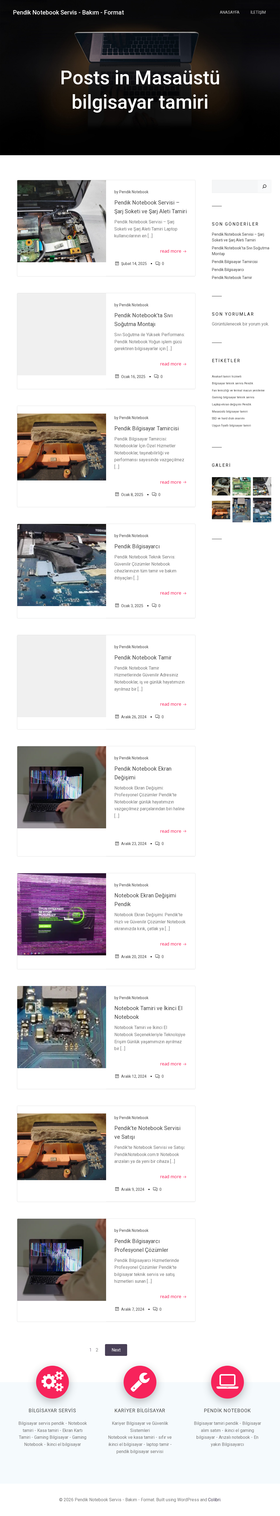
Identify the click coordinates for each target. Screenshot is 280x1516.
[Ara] (264, 186)
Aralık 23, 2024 (134, 843)
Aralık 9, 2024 (132, 1189)
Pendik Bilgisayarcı (228, 269)
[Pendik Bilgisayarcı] (61, 564)
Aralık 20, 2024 (134, 957)
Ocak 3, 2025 (132, 606)
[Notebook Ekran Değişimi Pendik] (61, 913)
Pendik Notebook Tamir (232, 277)
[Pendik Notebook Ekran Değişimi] (61, 786)
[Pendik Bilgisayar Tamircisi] (61, 446)
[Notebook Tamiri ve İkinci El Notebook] (61, 1026)
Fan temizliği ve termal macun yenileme (238, 390)
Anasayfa (230, 12)
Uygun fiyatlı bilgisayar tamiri (231, 425)
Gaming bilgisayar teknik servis (233, 397)
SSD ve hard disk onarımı (228, 418)
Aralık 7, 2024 (132, 1309)
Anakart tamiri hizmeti (226, 376)
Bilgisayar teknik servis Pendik (232, 383)
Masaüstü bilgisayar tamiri (230, 411)
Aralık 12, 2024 (134, 1076)
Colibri (214, 1499)
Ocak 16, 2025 (133, 376)
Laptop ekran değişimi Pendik (231, 404)
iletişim (258, 12)
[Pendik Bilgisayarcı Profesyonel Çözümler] (61, 1259)
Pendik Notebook (133, 192)
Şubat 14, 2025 (134, 263)
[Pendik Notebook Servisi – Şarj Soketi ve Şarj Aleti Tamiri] (61, 221)
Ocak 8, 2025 (132, 494)
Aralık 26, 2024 (134, 717)
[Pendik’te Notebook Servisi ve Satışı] (61, 1146)
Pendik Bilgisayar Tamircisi (235, 262)
